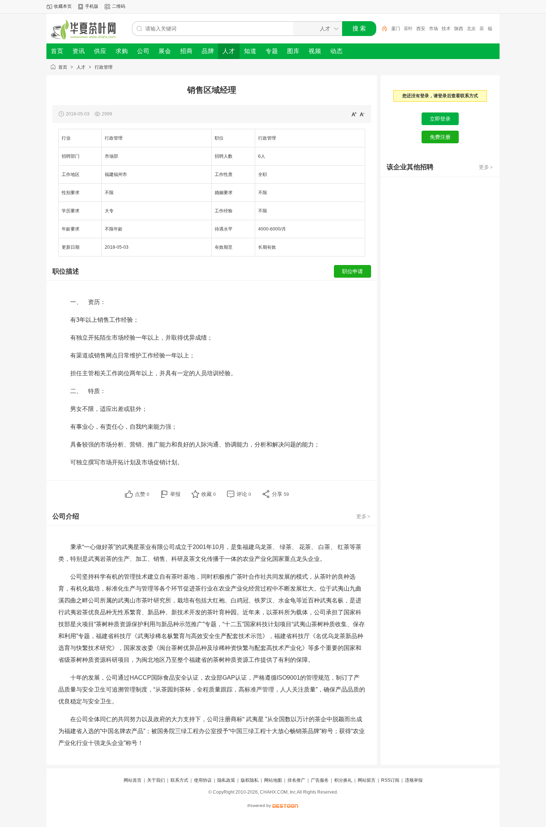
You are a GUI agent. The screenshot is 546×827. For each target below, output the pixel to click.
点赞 (142, 494)
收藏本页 (63, 6)
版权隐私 (250, 780)
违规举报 (414, 780)
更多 (363, 516)
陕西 (458, 28)
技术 (446, 28)
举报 (175, 494)
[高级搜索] (381, 28)
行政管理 (104, 67)
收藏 (208, 494)
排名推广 (296, 780)
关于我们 (156, 780)
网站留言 (367, 780)
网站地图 (273, 780)
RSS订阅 (390, 780)
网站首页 (133, 780)
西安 (420, 28)
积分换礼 (343, 780)
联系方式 (179, 780)
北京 (471, 28)
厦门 (395, 28)
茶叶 (408, 28)
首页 (62, 67)
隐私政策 (226, 780)
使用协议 (203, 780)
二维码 (118, 6)
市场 (433, 28)
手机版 (91, 6)
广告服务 (320, 780)
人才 (81, 67)
